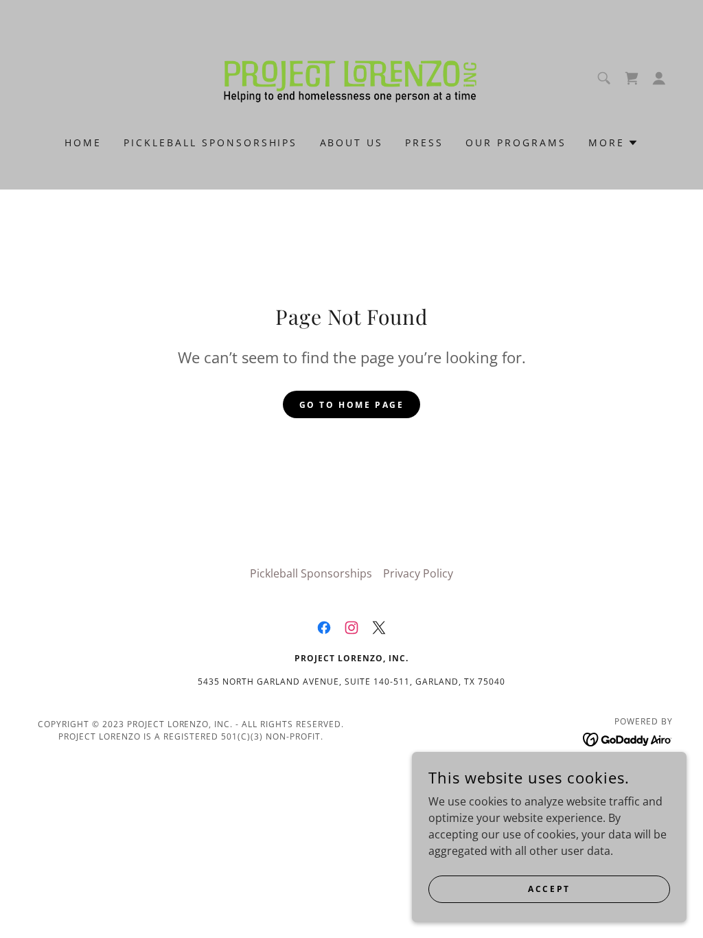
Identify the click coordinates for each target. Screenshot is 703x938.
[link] (351, 76)
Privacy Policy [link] (418, 573)
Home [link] (83, 142)
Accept (549, 889)
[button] (659, 78)
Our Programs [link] (515, 142)
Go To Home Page (351, 405)
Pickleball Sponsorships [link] (211, 142)
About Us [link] (352, 142)
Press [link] (424, 142)
